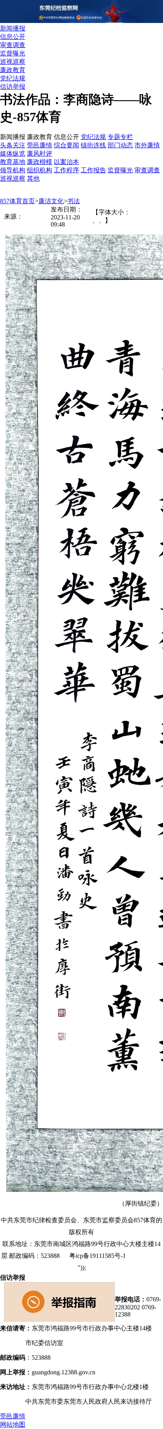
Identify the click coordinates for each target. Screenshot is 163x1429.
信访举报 (12, 86)
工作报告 (93, 170)
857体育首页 (17, 201)
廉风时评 (39, 153)
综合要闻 (66, 145)
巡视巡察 (12, 61)
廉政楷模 (39, 161)
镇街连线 (93, 145)
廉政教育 (12, 70)
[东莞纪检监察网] (81, 20)
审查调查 (12, 45)
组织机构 (39, 170)
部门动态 (120, 145)
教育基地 (12, 161)
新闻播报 (12, 28)
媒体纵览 (12, 153)
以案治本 (66, 161)
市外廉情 (147, 145)
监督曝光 (12, 53)
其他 (33, 178)
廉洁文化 (51, 201)
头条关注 (12, 145)
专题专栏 (120, 136)
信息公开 (12, 36)
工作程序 (66, 170)
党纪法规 (12, 78)
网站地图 (148, 1255)
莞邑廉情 (39, 145)
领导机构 (12, 170)
